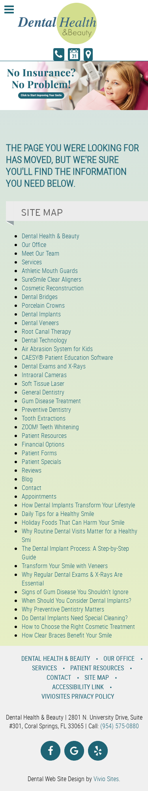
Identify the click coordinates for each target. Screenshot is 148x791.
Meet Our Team (40, 253)
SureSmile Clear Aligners (51, 279)
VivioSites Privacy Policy (77, 696)
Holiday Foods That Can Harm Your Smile (73, 522)
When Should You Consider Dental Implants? (76, 600)
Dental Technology (44, 340)
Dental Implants (41, 314)
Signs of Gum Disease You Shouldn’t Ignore (75, 591)
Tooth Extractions (44, 418)
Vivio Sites (106, 778)
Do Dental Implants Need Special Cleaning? (74, 617)
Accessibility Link (78, 687)
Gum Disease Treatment (51, 400)
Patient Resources (44, 435)
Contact (31, 487)
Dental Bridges (40, 296)
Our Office (34, 244)
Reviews (31, 470)
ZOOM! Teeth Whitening (50, 427)
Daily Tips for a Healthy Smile (58, 513)
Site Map (96, 677)
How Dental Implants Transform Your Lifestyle (78, 505)
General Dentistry (43, 392)
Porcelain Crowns (43, 305)
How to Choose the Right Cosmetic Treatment (78, 626)
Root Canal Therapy (46, 331)
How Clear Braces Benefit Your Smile (67, 635)
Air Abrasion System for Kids (57, 348)
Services (32, 262)
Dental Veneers (40, 322)
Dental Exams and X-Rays (54, 366)
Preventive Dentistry (46, 409)
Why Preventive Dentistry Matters (63, 609)
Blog (27, 479)
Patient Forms (39, 453)
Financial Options (43, 444)
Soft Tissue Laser (43, 383)
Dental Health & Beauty (50, 236)
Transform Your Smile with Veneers (65, 565)
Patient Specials (41, 461)
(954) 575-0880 (119, 726)
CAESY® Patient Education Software (67, 357)
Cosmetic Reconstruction (53, 288)
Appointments (39, 496)
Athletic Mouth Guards (50, 270)
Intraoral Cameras (44, 374)
